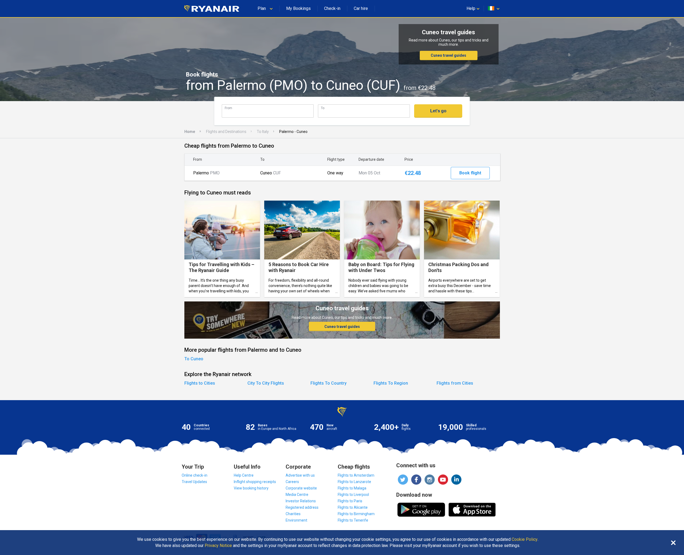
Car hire (361, 8)
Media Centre (297, 494)
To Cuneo (193, 358)
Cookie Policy (525, 539)
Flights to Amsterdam (356, 475)
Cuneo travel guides (448, 55)
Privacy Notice (218, 545)
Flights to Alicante (353, 507)
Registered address (302, 507)
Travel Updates (194, 482)
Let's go (438, 111)
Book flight (470, 172)
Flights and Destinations (226, 131)
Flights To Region (391, 383)
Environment (296, 520)
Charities (293, 514)
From (228, 108)
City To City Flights (265, 383)
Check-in (332, 8)
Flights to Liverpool (353, 494)
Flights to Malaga (352, 488)
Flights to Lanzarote (354, 482)
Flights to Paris (350, 501)
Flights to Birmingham (356, 514)
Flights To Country (328, 383)
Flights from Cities (455, 383)
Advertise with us (300, 475)
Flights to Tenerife (353, 520)
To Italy (263, 131)
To (322, 108)
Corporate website (301, 488)
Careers (292, 482)
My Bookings (298, 8)
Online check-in (194, 475)
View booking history (251, 488)
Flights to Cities (199, 383)
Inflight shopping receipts (255, 482)
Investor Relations (301, 501)
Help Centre (244, 475)
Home (189, 131)
